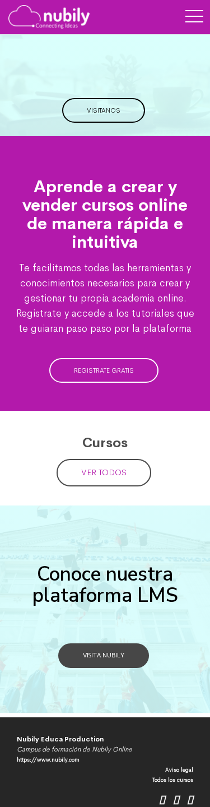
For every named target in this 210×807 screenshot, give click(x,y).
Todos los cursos (172, 779)
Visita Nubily (103, 655)
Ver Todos (104, 472)
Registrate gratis (104, 370)
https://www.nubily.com (48, 759)
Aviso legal (179, 769)
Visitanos (103, 110)
